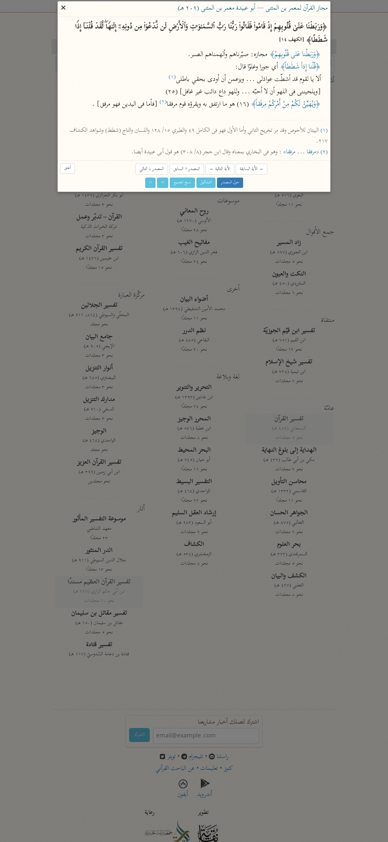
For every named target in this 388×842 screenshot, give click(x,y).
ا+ (162, 182)
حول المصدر (230, 182)
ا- (150, 182)
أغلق (67, 168)
